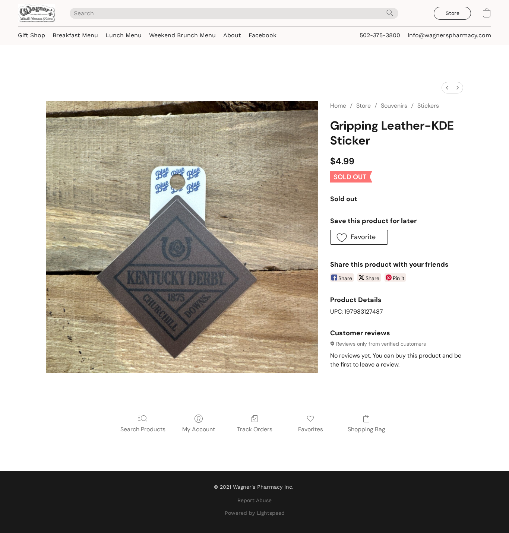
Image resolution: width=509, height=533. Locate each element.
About (232, 35)
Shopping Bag (366, 429)
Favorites (310, 429)
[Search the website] (389, 12)
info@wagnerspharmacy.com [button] (449, 35)
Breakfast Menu (75, 35)
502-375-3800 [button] (380, 35)
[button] (36, 13)
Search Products (142, 429)
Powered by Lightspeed (255, 513)
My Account (198, 429)
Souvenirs (394, 106)
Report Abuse (254, 500)
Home (338, 106)
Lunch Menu (123, 35)
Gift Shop (31, 35)
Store (363, 106)
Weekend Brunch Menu (182, 35)
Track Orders (254, 429)
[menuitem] (447, 87)
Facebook (262, 35)
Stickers (428, 106)
